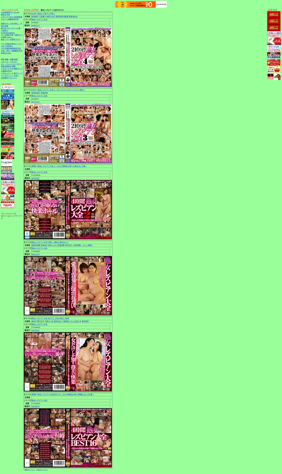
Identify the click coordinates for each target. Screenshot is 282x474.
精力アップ (18, 73)
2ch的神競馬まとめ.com (10, 12)
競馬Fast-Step (6, 53)
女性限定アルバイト (9, 78)
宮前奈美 (44, 93)
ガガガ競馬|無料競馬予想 (11, 48)
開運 (14, 66)
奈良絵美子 (36, 93)
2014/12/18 (35, 254)
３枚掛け (4, 30)
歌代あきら (58, 321)
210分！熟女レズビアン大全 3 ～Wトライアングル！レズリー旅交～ (58, 90)
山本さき (77, 321)
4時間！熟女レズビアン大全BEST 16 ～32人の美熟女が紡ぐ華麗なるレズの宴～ (63, 394)
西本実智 (59, 16)
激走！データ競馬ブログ (10, 39)
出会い (16, 76)
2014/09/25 (35, 330)
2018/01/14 (35, 26)
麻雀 (16, 59)
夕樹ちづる (49, 321)
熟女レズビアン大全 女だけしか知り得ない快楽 (50, 318)
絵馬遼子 (35, 16)
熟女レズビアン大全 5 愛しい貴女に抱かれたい (50, 242)
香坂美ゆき (73, 16)
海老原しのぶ (68, 321)
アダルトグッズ (7, 73)
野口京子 (40, 321)
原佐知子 (44, 245)
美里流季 (61, 245)
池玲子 (34, 321)
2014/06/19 (35, 406)
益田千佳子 (50, 16)
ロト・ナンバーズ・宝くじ (11, 64)
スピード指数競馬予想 (10, 19)
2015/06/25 (35, 178)
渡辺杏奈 (85, 321)
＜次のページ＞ (42, 470)
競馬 (3, 59)
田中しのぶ (52, 245)
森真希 (66, 16)
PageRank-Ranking (8, 33)
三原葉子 (42, 16)
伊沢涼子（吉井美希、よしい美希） (79, 245)
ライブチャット (7, 76)
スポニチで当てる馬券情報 (11, 17)
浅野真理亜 (36, 245)
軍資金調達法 (6, 66)
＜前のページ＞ (29, 470)
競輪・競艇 (9, 59)
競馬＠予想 (5, 15)
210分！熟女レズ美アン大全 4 (43, 13)
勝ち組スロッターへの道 (10, 28)
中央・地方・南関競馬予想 (11, 51)
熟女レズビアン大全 (39, 19)
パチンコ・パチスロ (9, 62)
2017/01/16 (35, 102)
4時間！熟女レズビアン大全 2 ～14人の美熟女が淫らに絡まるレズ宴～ (59, 166)
